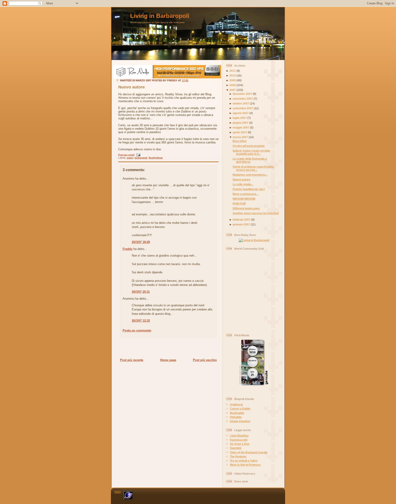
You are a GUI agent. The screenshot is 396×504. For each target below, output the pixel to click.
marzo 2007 (240, 137)
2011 (232, 70)
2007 (232, 89)
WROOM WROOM (244, 198)
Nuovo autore (131, 87)
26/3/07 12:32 (141, 320)
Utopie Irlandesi (240, 421)
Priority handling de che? (249, 189)
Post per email (126, 154)
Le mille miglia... (243, 184)
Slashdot (235, 447)
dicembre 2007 (242, 93)
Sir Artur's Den (239, 443)
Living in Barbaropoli (159, 15)
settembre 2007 (243, 108)
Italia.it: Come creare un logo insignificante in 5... (251, 152)
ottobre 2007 (241, 103)
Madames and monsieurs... (250, 174)
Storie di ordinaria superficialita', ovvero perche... (254, 168)
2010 (232, 75)
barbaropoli (141, 157)
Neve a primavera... (245, 193)
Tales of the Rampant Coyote (248, 452)
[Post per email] (137, 154)
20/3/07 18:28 (141, 242)
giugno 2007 (240, 122)
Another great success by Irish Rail (256, 213)
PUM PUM (239, 203)
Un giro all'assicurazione (249, 145)
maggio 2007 (241, 127)
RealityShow (156, 157)
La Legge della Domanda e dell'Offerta (250, 160)
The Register (238, 456)
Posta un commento (137, 330)
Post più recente (131, 360)
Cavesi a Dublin (240, 408)
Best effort (240, 141)
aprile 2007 (240, 132)
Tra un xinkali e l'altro (243, 460)
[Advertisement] (167, 348)
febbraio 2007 (241, 219)
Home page (168, 360)
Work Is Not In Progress (245, 464)
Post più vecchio (205, 360)
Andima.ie (236, 404)
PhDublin (236, 417)
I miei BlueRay (239, 435)
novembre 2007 (243, 98)
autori (130, 157)
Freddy (127, 249)
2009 (232, 80)
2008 (232, 85)
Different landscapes (246, 208)
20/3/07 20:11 (141, 291)
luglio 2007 (240, 117)
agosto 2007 (241, 113)
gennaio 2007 (241, 224)
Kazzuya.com (239, 439)
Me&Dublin (237, 412)
